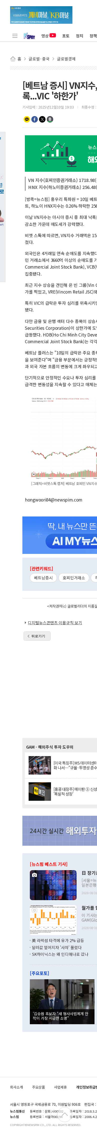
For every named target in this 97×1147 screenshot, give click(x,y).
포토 (66, 36)
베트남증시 (43, 578)
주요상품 (38, 1087)
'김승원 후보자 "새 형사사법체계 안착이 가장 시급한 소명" (60, 1015)
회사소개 (16, 1087)
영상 (45, 36)
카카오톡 (27, 119)
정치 (79, 36)
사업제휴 (60, 1087)
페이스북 (34, 119)
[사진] (53, 885)
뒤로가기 (38, 636)
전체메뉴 (15, 35)
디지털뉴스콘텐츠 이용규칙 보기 (55, 623)
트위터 (42, 119)
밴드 (50, 119)
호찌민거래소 (74, 578)
